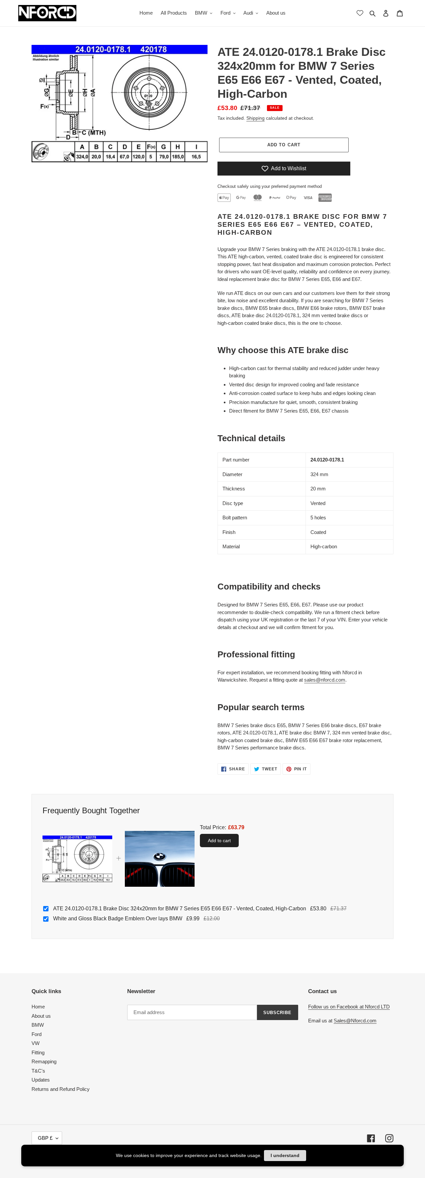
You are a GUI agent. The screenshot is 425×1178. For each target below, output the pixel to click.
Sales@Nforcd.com (355, 1020)
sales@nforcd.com (324, 680)
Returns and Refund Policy (61, 1089)
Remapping (44, 1061)
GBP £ (45, 1138)
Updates (41, 1080)
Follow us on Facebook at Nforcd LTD (349, 1006)
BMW (38, 1025)
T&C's (38, 1071)
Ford (37, 1034)
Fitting (38, 1052)
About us (41, 1016)
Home (38, 1006)
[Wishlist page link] (360, 13)
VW (36, 1043)
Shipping (255, 118)
